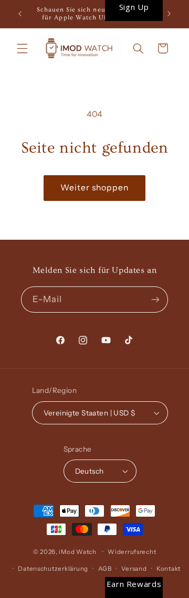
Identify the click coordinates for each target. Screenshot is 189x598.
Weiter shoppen (94, 188)
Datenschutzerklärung (53, 568)
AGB (105, 568)
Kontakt (168, 568)
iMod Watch (77, 552)
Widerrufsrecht (132, 552)
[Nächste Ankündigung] (169, 14)
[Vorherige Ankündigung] (20, 14)
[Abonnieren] (155, 299)
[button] (22, 48)
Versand (133, 568)
